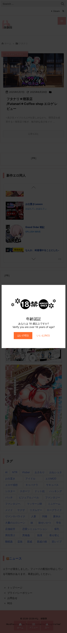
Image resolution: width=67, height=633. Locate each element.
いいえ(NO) (43, 335)
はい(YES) (23, 335)
